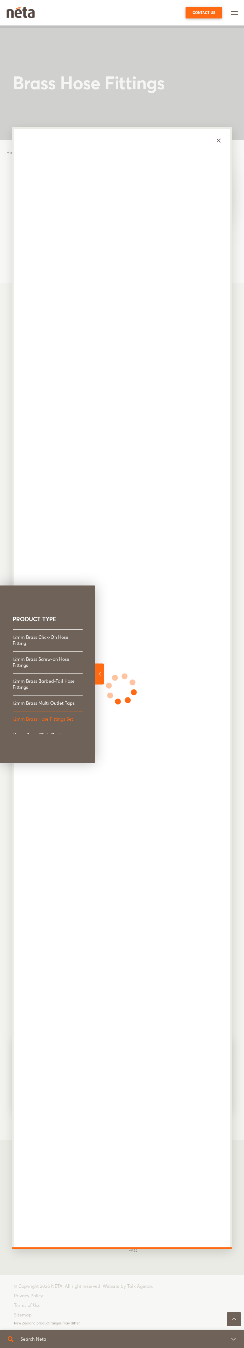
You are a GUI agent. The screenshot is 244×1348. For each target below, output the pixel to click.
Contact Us (204, 13)
